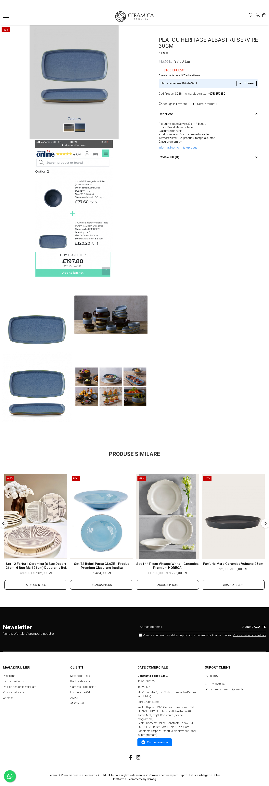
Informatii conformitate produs (178, 147)
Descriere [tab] (166, 114)
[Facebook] (130, 757)
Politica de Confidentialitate (249, 635)
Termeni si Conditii (14, 681)
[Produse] (6, 19)
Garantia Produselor (83, 686)
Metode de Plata (80, 675)
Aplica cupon (246, 83)
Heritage (163, 52)
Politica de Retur (80, 681)
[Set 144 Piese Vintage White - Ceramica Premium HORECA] (167, 516)
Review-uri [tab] (169, 157)
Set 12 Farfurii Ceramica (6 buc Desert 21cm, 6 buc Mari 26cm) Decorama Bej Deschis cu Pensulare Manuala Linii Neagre (36, 566)
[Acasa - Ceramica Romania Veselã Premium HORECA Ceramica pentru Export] (134, 16)
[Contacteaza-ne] (258, 15)
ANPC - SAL (77, 703)
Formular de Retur (81, 692)
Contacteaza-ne (157, 742)
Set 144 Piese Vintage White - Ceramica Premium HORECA (167, 566)
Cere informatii (206, 103)
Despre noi (9, 675)
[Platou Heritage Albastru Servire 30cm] (74, 82)
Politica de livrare (13, 692)
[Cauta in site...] (251, 15)
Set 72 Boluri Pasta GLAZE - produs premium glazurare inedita (101, 566)
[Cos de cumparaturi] (264, 15)
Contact (8, 697)
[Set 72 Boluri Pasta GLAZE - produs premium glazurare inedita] (101, 516)
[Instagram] (138, 757)
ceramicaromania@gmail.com (228, 689)
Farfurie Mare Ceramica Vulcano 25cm (233, 564)
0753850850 (217, 683)
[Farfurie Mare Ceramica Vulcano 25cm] (233, 516)
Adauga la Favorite (174, 103)
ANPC (74, 697)
